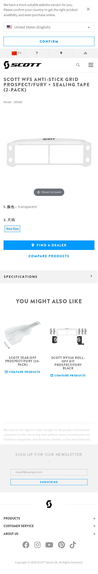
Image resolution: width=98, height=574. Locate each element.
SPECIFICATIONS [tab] (21, 276)
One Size (12, 229)
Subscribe (49, 482)
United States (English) (31, 27)
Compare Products (49, 256)
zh (19, 53)
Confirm (49, 41)
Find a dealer (51, 245)
